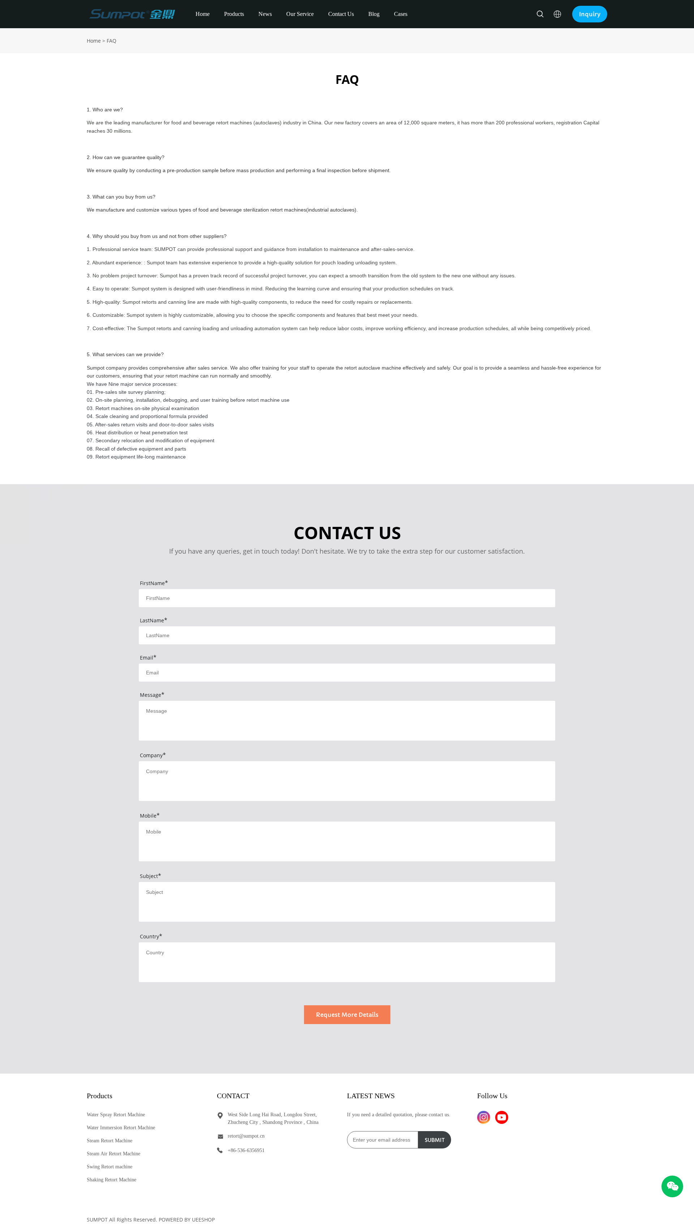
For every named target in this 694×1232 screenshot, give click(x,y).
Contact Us (341, 14)
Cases (400, 14)
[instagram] (483, 1117)
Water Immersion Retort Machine (121, 1127)
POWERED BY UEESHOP (187, 1219)
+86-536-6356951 (246, 1150)
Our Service (300, 14)
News (265, 14)
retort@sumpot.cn (246, 1136)
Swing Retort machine (109, 1166)
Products (234, 14)
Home (203, 14)
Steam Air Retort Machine (113, 1153)
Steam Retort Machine (109, 1140)
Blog (374, 14)
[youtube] (501, 1117)
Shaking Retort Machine (111, 1179)
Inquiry (589, 14)
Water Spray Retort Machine (116, 1114)
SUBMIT (435, 1140)
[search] (540, 15)
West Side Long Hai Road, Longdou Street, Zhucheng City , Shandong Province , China (273, 1118)
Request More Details (347, 1014)
